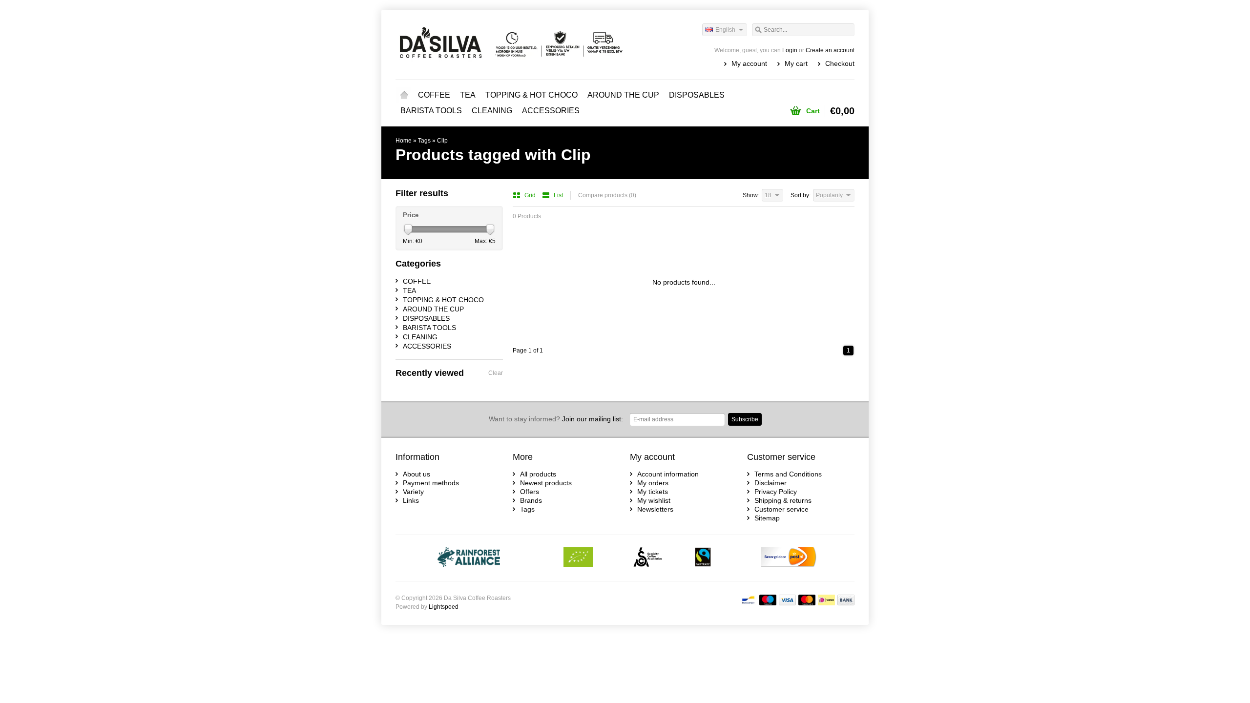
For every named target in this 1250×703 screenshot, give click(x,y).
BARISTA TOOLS (431, 110)
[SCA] (647, 558)
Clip (442, 140)
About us (416, 474)
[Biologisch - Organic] (578, 558)
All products (538, 474)
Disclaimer (770, 483)
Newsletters (655, 509)
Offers (529, 492)
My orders (652, 483)
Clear (495, 373)
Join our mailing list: (556, 419)
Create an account (830, 50)
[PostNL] (789, 558)
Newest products (546, 483)
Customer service (781, 509)
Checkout (839, 63)
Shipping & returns (783, 500)
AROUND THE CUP (623, 95)
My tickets (652, 492)
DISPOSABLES (697, 95)
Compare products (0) (607, 195)
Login (789, 50)
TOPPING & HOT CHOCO (531, 95)
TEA (468, 95)
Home (404, 95)
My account (749, 63)
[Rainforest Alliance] (469, 558)
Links (411, 500)
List (558, 195)
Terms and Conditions (788, 474)
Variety (413, 492)
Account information (668, 474)
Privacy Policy (775, 492)
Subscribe (744, 419)
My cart (796, 63)
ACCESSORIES (551, 110)
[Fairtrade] (703, 558)
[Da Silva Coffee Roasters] (510, 43)
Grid (530, 195)
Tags (424, 140)
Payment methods (431, 483)
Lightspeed (443, 606)
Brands (531, 500)
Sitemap (767, 518)
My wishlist (653, 500)
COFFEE (434, 95)
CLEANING (492, 110)
